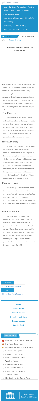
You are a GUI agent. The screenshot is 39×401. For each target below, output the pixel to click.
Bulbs (18, 305)
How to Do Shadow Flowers (15, 358)
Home (5, 7)
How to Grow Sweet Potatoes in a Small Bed (16, 294)
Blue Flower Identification (14, 364)
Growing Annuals (18, 321)
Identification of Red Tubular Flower (18, 378)
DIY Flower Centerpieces (14, 344)
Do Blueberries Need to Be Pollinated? (19, 347)
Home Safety (30, 18)
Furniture (31, 7)
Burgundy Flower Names (14, 354)
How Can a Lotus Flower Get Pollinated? (19, 341)
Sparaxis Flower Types (13, 351)
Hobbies (25, 29)
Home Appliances (22, 10)
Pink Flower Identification (14, 368)
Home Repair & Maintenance (13, 18)
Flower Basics (18, 309)
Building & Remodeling (17, 7)
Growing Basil (18, 325)
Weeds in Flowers (11, 361)
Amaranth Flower (11, 375)
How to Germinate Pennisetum (12, 286)
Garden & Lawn (8, 10)
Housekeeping (8, 22)
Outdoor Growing (15, 40)
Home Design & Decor (11, 14)
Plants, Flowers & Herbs (11, 29)
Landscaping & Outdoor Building (14, 25)
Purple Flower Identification (15, 371)
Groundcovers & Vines (18, 317)
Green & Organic (18, 313)
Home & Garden (12, 36)
